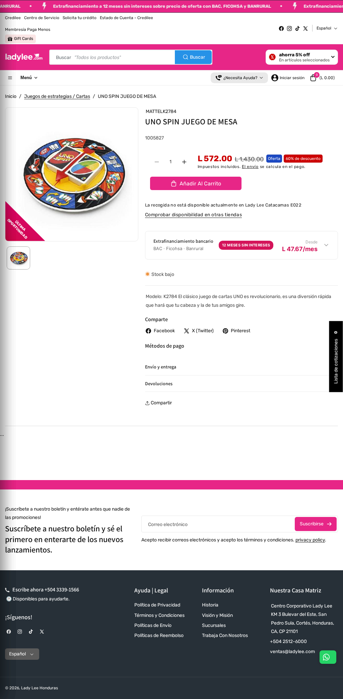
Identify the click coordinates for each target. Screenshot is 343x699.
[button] (322, 78)
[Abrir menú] (10, 78)
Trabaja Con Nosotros (225, 635)
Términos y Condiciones (159, 615)
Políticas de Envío (153, 625)
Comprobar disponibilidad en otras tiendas (193, 215)
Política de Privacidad (157, 605)
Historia (210, 605)
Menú (26, 77)
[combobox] (130, 57)
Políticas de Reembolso (159, 635)
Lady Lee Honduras (39, 688)
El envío (250, 166)
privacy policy (310, 540)
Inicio (10, 96)
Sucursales (214, 625)
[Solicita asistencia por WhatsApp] (328, 657)
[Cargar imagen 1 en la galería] (18, 258)
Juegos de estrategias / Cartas (57, 96)
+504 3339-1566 (62, 589)
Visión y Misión (217, 615)
